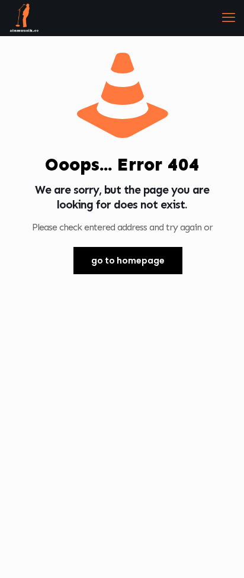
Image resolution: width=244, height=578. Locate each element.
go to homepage (128, 260)
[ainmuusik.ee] (23, 18)
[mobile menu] (228, 18)
